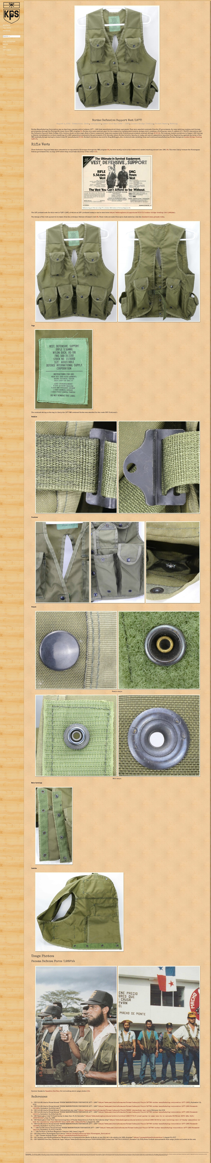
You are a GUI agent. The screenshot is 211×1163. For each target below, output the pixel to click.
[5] (80, 137)
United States (161, 124)
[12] (170, 1086)
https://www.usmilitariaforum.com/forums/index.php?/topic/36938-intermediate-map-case (114, 1110)
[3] (157, 133)
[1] (81, 131)
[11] (80, 1086)
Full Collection (9, 41)
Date (4, 47)
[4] (159, 133)
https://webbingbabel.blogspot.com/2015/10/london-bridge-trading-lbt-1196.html (142, 212)
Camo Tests (7, 28)
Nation (5, 44)
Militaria (6, 25)
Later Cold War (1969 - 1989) (116, 124)
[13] (88, 1091)
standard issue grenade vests (153, 217)
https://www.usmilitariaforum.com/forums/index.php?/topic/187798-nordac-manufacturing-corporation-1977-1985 (144, 1102)
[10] (95, 152)
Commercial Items (80, 124)
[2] (155, 133)
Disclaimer (7, 50)
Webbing (174, 124)
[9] (167, 150)
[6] (82, 137)
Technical (6, 31)
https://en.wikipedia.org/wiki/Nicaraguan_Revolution (88, 1133)
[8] (108, 150)
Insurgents (95, 124)
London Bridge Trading (142, 124)
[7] (36, 139)
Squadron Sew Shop (52, 1091)
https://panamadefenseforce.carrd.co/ (73, 1135)
